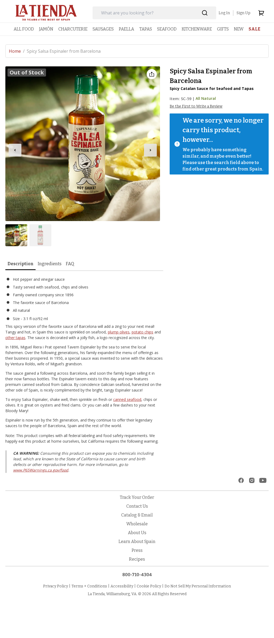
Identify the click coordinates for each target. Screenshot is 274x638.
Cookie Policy (149, 586)
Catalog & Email (137, 515)
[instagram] (252, 480)
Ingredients (50, 263)
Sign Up (243, 13)
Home (17, 51)
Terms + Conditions (89, 586)
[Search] (205, 13)
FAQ (70, 263)
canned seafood (127, 399)
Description (20, 263)
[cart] (261, 12)
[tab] (20, 264)
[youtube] (263, 480)
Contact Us (137, 506)
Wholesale (137, 523)
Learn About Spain (137, 541)
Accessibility (122, 586)
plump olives (119, 332)
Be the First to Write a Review (196, 106)
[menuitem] (24, 29)
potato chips (142, 332)
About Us (137, 532)
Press (137, 550)
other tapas (15, 337)
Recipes (137, 559)
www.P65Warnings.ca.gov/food (40, 470)
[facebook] (241, 480)
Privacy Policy (55, 586)
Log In (224, 13)
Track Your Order (137, 497)
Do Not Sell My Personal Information (198, 586)
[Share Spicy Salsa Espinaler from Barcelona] (152, 74)
